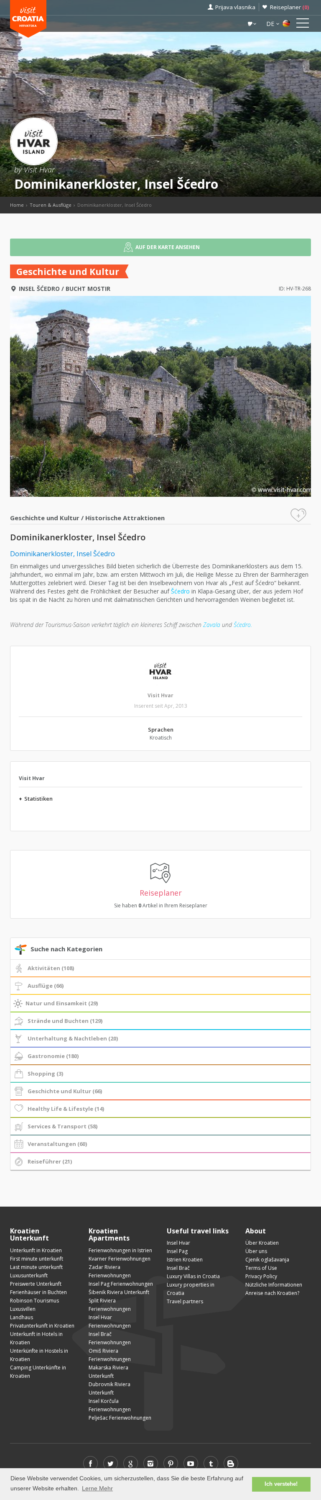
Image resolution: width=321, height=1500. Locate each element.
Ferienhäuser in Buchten (38, 1292)
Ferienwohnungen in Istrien (120, 1250)
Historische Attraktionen (125, 518)
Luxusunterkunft (29, 1275)
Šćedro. (243, 625)
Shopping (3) (45, 1073)
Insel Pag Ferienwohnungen (121, 1283)
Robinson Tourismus (34, 1300)
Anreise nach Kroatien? (272, 1293)
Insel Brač (178, 1267)
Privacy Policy (261, 1276)
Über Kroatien (262, 1242)
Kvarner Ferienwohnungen (119, 1258)
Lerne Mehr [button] (97, 1488)
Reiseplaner (289, 7)
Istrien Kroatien (185, 1259)
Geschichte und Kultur (44, 518)
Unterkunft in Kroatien (36, 1250)
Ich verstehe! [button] (281, 1484)
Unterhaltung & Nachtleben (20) (73, 1038)
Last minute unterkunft (36, 1267)
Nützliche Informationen (273, 1284)
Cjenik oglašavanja (267, 1259)
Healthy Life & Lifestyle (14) (66, 1108)
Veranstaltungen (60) (57, 1144)
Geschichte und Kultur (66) (65, 1091)
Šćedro (180, 591)
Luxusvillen (23, 1308)
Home (17, 205)
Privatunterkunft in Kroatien (42, 1325)
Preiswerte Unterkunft (35, 1283)
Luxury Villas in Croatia (193, 1276)
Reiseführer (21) (50, 1161)
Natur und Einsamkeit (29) (61, 1003)
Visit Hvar (160, 695)
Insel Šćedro (39, 289)
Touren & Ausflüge (50, 205)
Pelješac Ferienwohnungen (120, 1417)
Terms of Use (261, 1267)
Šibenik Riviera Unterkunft (119, 1292)
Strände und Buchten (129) (65, 1021)
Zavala (210, 625)
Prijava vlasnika (235, 7)
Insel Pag (177, 1251)
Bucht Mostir (88, 289)
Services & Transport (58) (62, 1126)
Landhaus (21, 1317)
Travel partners (185, 1301)
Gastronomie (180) (53, 1056)
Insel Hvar (178, 1242)
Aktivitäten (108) (51, 968)
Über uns (256, 1251)
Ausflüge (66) (46, 985)
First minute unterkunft (36, 1258)
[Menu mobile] (302, 24)
